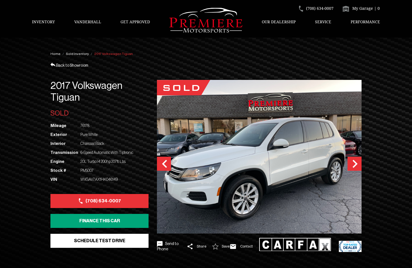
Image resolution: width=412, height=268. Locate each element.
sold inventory (77, 54)
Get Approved (135, 21)
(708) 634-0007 (103, 201)
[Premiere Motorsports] (206, 20)
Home (55, 54)
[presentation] (164, 164)
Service (323, 21)
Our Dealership (279, 21)
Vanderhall (87, 21)
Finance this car (99, 221)
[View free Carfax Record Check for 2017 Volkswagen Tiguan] (297, 246)
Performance (365, 21)
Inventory (43, 21)
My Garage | (365, 8)
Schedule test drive (99, 241)
